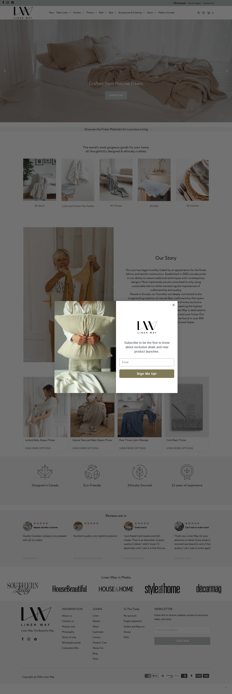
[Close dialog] (173, 305)
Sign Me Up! (147, 373)
